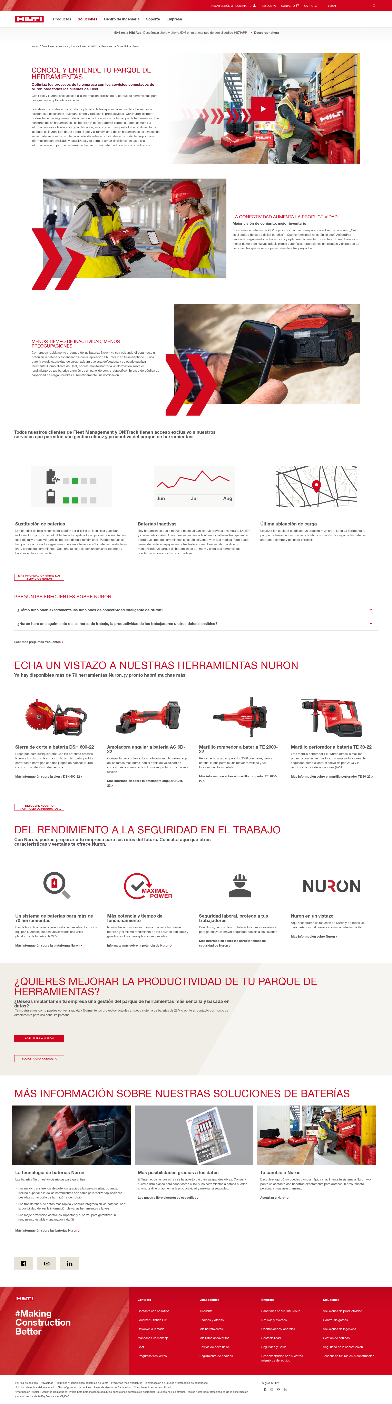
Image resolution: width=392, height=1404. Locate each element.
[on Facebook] (23, 1263)
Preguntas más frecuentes (126, 1382)
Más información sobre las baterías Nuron (46, 1230)
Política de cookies (26, 1382)
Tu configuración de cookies (74, 1387)
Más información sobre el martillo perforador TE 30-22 (330, 776)
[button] (196, 610)
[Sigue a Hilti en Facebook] (265, 1389)
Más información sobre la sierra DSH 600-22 (47, 776)
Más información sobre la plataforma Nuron (47, 945)
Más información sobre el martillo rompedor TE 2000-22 (238, 778)
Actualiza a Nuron (273, 1197)
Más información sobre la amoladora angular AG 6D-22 (146, 783)
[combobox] (350, 5)
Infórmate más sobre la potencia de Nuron (138, 945)
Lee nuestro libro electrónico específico (167, 1197)
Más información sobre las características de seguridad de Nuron (232, 943)
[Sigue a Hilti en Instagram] (271, 1389)
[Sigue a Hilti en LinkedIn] (285, 1389)
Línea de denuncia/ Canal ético (112, 1387)
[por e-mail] (46, 1263)
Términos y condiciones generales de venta (82, 1382)
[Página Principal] (29, 19)
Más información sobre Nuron (313, 936)
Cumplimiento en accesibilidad (152, 1387)
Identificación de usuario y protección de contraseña (176, 1382)
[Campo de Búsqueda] (374, 5)
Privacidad (47, 1382)
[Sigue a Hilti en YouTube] (278, 1389)
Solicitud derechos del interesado (35, 1387)
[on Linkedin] (69, 1263)
